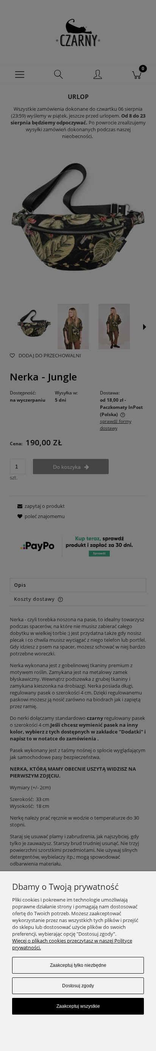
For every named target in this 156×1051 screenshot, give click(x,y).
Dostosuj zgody (78, 985)
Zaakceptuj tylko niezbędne (78, 965)
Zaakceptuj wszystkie (78, 1006)
